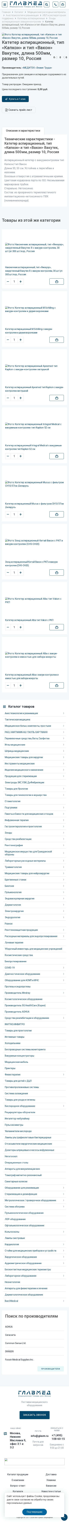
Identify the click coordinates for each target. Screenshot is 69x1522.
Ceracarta (10, 1335)
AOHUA (9, 1326)
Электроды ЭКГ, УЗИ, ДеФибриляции (24, 782)
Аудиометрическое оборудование (23, 1263)
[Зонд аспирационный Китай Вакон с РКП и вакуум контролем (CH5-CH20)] (34, 542)
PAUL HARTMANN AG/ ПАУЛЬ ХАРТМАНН (26, 732)
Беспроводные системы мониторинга (25, 1049)
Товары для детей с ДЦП (18, 1081)
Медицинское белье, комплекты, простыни (28, 726)
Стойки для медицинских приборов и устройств (30, 1250)
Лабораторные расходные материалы (25, 861)
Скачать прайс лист (20, 109)
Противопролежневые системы (22, 1087)
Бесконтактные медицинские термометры (28, 1269)
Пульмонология (13, 892)
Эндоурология (12, 917)
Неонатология (12, 1282)
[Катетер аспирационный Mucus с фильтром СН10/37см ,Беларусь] (34, 484)
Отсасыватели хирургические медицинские (28, 1143)
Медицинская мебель (16, 1062)
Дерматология (13, 905)
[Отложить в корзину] (56, 281)
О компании (18, 1480)
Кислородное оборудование (20, 1106)
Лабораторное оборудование (20, 1276)
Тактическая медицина (17, 719)
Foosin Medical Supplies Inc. (19, 1359)
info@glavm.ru (39, 1436)
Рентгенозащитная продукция (21, 930)
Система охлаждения (16, 1093)
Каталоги (18, 1491)
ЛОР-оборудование (15, 1219)
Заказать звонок (34, 1415)
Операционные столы (16, 1162)
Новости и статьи (51, 1491)
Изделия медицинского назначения (24, 770)
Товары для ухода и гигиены (20, 1099)
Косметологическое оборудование (24, 999)
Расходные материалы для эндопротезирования (31, 936)
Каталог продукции (17, 1474)
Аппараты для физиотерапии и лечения (26, 1288)
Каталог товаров (21, 706)
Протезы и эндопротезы (17, 986)
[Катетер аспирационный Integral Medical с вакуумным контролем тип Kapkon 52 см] (34, 426)
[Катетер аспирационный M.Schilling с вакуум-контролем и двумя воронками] (34, 309)
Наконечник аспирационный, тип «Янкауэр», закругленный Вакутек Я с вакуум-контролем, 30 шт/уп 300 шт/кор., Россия (33, 271)
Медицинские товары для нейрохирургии (27, 873)
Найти (46, 4)
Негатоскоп (11, 1156)
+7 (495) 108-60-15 (58, 1437)
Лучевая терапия (14, 942)
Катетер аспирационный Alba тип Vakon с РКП (29, 620)
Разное (9, 923)
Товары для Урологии (16, 788)
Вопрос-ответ (17, 1485)
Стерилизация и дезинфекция (21, 1194)
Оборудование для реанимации (22, 1187)
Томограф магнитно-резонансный (23, 1175)
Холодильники (12, 1043)
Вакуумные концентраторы (19, 1055)
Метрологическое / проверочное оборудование (30, 1200)
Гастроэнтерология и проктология (23, 826)
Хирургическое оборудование (21, 1257)
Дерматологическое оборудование (24, 1294)
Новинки (51, 1480)
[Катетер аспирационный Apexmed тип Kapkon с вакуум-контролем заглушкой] (34, 367)
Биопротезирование (15, 961)
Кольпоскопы (12, 1231)
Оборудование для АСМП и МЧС (22, 980)
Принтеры (10, 1068)
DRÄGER (9, 1351)
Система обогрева (15, 1206)
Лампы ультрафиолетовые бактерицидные (28, 1137)
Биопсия (9, 886)
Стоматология (12, 801)
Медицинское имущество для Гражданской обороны (28, 853)
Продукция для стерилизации (21, 776)
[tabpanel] (34, 171)
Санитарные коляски (16, 1181)
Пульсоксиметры (14, 1125)
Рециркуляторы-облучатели (20, 1112)
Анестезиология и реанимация (21, 713)
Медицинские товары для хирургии (24, 757)
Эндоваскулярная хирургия (19, 898)
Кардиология (12, 1244)
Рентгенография (14, 845)
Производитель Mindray (17, 993)
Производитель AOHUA (17, 1011)
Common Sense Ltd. (15, 1343)
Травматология (13, 867)
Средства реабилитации (18, 839)
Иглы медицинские (15, 744)
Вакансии (51, 1485)
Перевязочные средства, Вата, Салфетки (27, 738)
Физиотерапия (12, 1074)
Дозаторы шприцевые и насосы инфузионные (29, 1150)
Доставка (51, 1474)
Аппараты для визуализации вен (22, 1169)
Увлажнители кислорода (18, 1131)
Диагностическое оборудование (22, 974)
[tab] (23, 131)
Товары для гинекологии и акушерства (26, 795)
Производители (50, 1369)
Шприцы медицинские (17, 751)
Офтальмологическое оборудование (24, 1225)
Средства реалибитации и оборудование (27, 1018)
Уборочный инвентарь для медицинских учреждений (33, 949)
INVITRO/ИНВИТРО (15, 1024)
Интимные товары (14, 1037)
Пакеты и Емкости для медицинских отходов (29, 814)
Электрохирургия (14, 911)
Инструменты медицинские (20, 763)
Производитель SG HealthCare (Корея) (25, 1005)
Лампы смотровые (15, 1238)
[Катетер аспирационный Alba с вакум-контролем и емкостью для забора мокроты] (34, 655)
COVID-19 (10, 967)
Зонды (8, 832)
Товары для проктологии (18, 1030)
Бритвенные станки (15, 879)
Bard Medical (11, 1301)
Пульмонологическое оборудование (24, 1213)
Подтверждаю (34, 1512)
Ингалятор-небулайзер (17, 1118)
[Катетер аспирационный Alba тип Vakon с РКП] (34, 600)
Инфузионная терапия (17, 820)
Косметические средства (19, 955)
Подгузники (11, 807)
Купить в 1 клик (17, 99)
